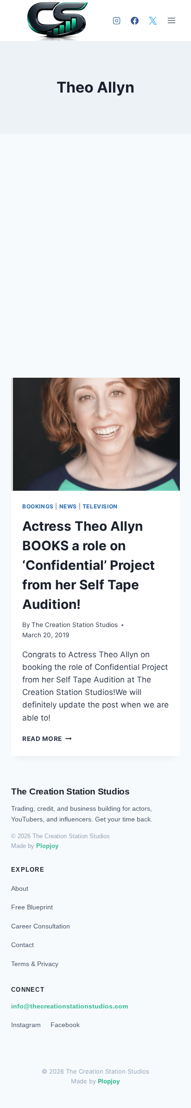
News (68, 506)
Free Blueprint (32, 907)
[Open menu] (171, 20)
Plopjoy (47, 845)
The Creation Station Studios (75, 624)
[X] (152, 20)
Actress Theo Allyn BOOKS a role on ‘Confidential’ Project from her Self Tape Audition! (88, 565)
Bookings (38, 506)
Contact (22, 944)
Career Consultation (40, 926)
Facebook (65, 1024)
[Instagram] (116, 20)
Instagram (26, 1024)
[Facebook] (134, 20)
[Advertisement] (95, 267)
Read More (47, 738)
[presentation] (95, 434)
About (19, 888)
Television (100, 506)
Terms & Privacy (34, 964)
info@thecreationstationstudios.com (69, 1006)
